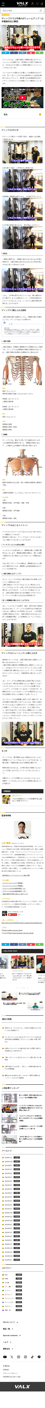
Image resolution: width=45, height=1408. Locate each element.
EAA (11, 1275)
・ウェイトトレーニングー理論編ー (12, 886)
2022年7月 (10, 1169)
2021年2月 (10, 1205)
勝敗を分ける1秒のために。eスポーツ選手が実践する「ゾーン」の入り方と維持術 (22, 1077)
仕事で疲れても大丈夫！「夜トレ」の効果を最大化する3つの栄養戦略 (23, 1068)
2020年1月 (10, 1244)
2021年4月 (10, 1197)
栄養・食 (12, 1310)
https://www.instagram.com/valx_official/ (21, 933)
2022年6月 (10, 1173)
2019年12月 (10, 1248)
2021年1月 (10, 1209)
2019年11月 (10, 1252)
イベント (11, 1290)
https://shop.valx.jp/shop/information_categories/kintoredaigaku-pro (22, 923)
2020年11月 (10, 1216)
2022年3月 (10, 1185)
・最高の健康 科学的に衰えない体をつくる (15, 894)
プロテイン (11, 1306)
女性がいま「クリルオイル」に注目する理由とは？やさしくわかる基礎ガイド (23, 1029)
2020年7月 (10, 1232)
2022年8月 (10, 1165)
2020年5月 (10, 1240)
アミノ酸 (12, 1286)
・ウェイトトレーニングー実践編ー (12, 883)
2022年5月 (10, 1177)
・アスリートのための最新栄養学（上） (14, 888)
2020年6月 (10, 1236)
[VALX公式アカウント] (25, 1357)
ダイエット (11, 1294)
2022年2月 (10, 1189)
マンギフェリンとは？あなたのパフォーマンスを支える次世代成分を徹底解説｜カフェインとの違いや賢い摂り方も (23, 1039)
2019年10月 (10, 1256)
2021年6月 (10, 1193)
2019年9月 (10, 1260)
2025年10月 (10, 1161)
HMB (11, 1279)
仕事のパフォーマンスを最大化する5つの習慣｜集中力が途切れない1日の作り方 (23, 1050)
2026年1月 (10, 1157)
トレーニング (5, 14)
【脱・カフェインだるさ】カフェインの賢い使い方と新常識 (23, 1059)
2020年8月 (10, 1228)
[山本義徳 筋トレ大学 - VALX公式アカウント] (19, 1357)
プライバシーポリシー (10, 1373)
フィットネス (11, 1302)
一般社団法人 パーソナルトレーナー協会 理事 (16, 875)
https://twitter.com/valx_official (13, 930)
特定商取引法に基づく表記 (12, 1377)
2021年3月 (10, 1201)
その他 (11, 1282)
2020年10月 (10, 1220)
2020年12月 (10, 1213)
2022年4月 (10, 1181)
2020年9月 (10, 1224)
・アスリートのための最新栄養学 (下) (14, 891)
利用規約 (6, 1370)
